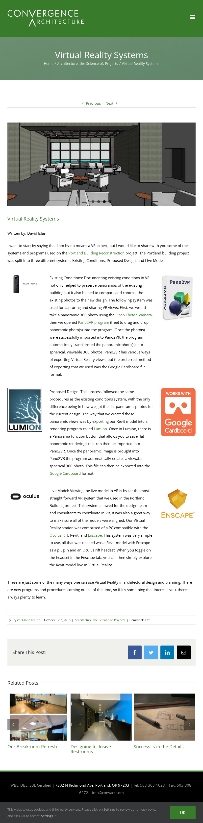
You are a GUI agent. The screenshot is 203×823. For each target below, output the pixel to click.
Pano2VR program (93, 322)
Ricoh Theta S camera (133, 314)
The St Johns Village (164, 717)
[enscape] (178, 488)
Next (109, 103)
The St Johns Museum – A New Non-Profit (101, 717)
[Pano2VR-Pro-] (178, 275)
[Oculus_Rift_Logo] (24, 488)
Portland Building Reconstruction (96, 252)
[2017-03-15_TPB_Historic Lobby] (101, 165)
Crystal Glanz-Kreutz (26, 620)
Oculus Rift (59, 535)
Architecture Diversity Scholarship (38, 717)
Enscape (95, 535)
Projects (119, 620)
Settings (47, 816)
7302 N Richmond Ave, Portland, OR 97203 (92, 785)
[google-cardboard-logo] (178, 389)
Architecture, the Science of (94, 620)
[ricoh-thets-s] (24, 275)
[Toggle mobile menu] (193, 17)
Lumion (100, 428)
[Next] (189, 724)
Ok (183, 812)
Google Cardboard (65, 473)
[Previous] (13, 724)
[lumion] (24, 389)
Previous (93, 103)
